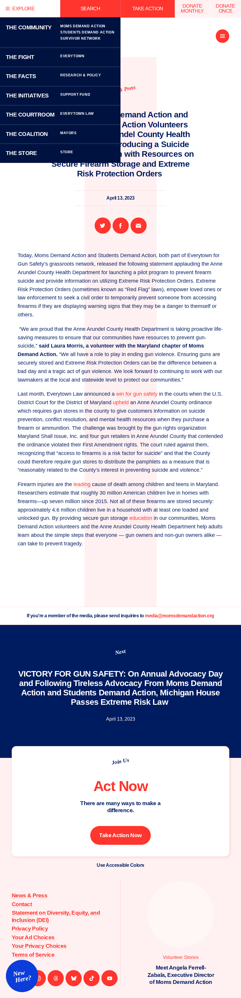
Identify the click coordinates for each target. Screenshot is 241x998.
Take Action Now (120, 835)
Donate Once (225, 8)
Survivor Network (80, 38)
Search (90, 8)
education (140, 518)
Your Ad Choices (33, 937)
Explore (23, 8)
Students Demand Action (87, 32)
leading (82, 484)
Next (120, 652)
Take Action (147, 8)
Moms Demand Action (83, 26)
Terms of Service (33, 955)
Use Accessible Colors (120, 865)
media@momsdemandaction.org (179, 615)
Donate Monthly (192, 8)
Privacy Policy (30, 928)
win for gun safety (137, 394)
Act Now (120, 786)
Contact (22, 904)
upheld (121, 402)
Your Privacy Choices (39, 946)
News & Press (29, 895)
